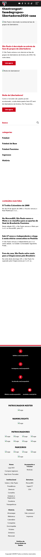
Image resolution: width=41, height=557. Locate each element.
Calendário (11, 520)
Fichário (11, 529)
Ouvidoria (11, 501)
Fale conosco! (30, 513)
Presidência (11, 486)
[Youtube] (19, 3)
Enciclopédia (11, 526)
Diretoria (11, 489)
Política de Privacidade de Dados (20, 543)
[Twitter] (25, 3)
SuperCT (30, 486)
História (6, 160)
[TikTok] (31, 3)
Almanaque (11, 513)
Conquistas (11, 523)
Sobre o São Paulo (11, 483)
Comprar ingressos (11, 471)
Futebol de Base (9, 143)
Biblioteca (11, 516)
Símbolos (11, 533)
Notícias (29, 470)
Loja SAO (11, 468)
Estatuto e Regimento (11, 497)
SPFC (4, 4)
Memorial (11, 536)
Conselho (11, 493)
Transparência (11, 504)
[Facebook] (22, 3)
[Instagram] (28, 3)
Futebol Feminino (10, 149)
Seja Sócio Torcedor (11, 474)
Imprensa (29, 516)
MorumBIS (29, 483)
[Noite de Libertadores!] (19, 91)
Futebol (5, 138)
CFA (29, 489)
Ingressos (6, 155)
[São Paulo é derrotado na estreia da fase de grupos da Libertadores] (19, 43)
